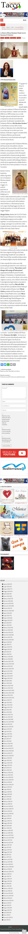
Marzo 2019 (6, 799)
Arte (12, 27)
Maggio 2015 (6, 910)
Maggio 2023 (7, 678)
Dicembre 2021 (7, 719)
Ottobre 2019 (7, 782)
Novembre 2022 (7, 693)
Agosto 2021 (6, 729)
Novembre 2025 (7, 606)
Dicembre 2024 (7, 632)
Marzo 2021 (6, 741)
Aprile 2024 (6, 652)
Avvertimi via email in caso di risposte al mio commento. (6, 431)
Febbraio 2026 (7, 598)
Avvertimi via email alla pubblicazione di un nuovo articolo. (6, 439)
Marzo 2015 (6, 915)
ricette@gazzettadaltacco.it (7, 535)
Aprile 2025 (6, 623)
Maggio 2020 (7, 765)
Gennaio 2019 (7, 804)
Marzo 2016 (6, 886)
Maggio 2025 (7, 620)
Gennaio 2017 (7, 862)
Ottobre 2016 (7, 869)
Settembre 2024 (7, 639)
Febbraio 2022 (7, 714)
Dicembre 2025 (7, 603)
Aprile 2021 (6, 738)
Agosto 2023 (7, 671)
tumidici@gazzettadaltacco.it (20, 535)
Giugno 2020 (7, 763)
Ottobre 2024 (7, 637)
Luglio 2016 (6, 876)
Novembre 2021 (7, 722)
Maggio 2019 (7, 794)
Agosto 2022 (7, 700)
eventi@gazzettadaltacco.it (21, 503)
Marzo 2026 (6, 596)
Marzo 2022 (6, 712)
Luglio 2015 (6, 905)
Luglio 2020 (6, 760)
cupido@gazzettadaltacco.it (7, 503)
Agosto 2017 (6, 845)
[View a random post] (25, 20)
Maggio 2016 (7, 881)
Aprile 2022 (6, 710)
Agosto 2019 (7, 787)
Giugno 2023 (7, 676)
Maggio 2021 (6, 736)
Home (3, 27)
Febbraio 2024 (7, 656)
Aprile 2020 (6, 767)
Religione (13, 38)
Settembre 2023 (8, 668)
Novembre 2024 (7, 635)
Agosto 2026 (7, 584)
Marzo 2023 (6, 683)
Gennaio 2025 (7, 630)
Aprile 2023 (6, 681)
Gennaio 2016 (7, 891)
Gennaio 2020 (7, 775)
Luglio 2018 (6, 818)
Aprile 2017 (6, 854)
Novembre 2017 (7, 837)
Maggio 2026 (7, 591)
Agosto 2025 (7, 613)
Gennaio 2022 (7, 717)
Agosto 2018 (7, 816)
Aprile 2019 (6, 796)
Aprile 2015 (6, 912)
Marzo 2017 (6, 857)
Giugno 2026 (7, 589)
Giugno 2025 (7, 618)
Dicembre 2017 (7, 835)
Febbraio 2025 (7, 627)
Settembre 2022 (8, 697)
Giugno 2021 (6, 734)
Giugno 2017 (6, 850)
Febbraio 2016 (7, 888)
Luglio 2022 (6, 702)
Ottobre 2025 (7, 608)
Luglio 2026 (6, 586)
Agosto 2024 (7, 642)
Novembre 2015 (7, 895)
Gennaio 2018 (7, 833)
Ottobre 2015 (7, 898)
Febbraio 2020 (7, 772)
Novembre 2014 (7, 917)
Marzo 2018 (6, 828)
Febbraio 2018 (7, 830)
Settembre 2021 (7, 726)
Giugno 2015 (6, 908)
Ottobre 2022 (7, 695)
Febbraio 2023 (7, 685)
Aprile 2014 (6, 920)
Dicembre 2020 (7, 748)
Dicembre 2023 (7, 661)
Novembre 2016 (7, 866)
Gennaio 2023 (7, 688)
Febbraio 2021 (7, 743)
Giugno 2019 (7, 792)
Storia (18, 38)
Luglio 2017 (6, 847)
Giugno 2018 (7, 821)
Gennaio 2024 (7, 659)
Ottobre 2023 (7, 666)
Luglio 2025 (6, 615)
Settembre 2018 (7, 813)
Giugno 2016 (7, 879)
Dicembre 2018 (7, 806)
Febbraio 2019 (7, 801)
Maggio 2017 (6, 852)
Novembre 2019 (7, 780)
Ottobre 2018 (7, 811)
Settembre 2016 (7, 871)
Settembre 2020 (8, 755)
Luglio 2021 (6, 731)
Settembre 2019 (7, 784)
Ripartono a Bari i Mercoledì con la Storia (10, 371)
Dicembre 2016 (7, 864)
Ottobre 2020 (7, 753)
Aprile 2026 (6, 594)
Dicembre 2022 (7, 690)
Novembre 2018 (7, 809)
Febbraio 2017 (7, 859)
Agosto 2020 (7, 758)
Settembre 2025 (8, 611)
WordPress (9, 929)
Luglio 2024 (6, 644)
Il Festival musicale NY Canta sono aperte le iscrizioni (12, 377)
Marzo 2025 (6, 625)
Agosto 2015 (6, 903)
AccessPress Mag (20, 929)
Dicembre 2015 (7, 893)
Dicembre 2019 (7, 777)
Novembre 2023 (7, 664)
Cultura (8, 27)
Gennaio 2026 (7, 601)
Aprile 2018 (6, 825)
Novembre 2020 (8, 751)
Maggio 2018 (7, 823)
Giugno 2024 (7, 647)
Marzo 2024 (6, 654)
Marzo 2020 (6, 770)
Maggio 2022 (7, 707)
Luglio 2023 (6, 673)
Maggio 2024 (7, 649)
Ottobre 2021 (7, 724)
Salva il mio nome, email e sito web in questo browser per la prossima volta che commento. (6, 420)
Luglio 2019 (6, 789)
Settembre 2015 (7, 900)
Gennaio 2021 (7, 746)
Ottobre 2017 (7, 840)
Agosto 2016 (7, 874)
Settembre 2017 (7, 842)
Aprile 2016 (6, 883)
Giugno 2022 (7, 705)
